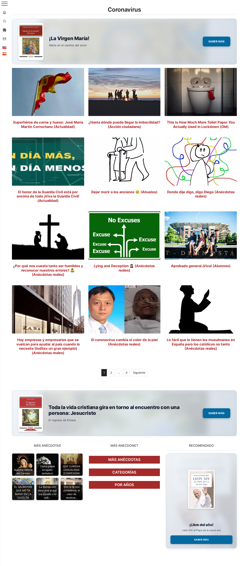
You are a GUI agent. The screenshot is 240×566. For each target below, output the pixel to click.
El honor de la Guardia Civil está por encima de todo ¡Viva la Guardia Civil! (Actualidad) (48, 196)
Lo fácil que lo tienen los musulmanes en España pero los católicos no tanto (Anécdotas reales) (201, 344)
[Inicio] (4, 12)
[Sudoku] (4, 30)
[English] (4, 47)
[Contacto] (4, 38)
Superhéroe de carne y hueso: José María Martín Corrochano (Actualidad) (48, 124)
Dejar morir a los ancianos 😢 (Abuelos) (124, 192)
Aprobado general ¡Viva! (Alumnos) (201, 266)
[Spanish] (4, 53)
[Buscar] (4, 21)
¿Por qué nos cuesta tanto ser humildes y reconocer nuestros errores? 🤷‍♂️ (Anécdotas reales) (48, 270)
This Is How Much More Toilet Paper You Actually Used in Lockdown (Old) (201, 124)
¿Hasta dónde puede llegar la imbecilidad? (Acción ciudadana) (124, 124)
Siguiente (139, 372)
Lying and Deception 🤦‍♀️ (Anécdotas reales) (124, 268)
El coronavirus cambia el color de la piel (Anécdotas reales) (124, 342)
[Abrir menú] (4, 4)
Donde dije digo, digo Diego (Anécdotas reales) (201, 194)
